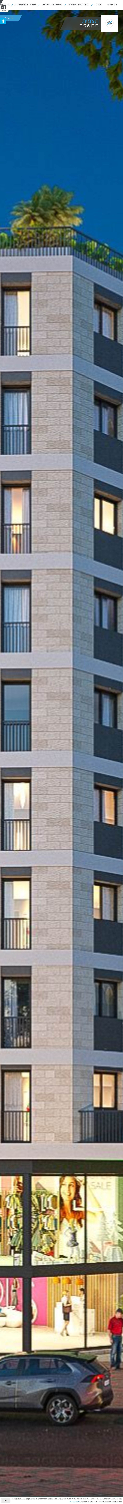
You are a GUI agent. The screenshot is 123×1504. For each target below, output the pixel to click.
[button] (3, 21)
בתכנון (9, 18)
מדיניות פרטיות (75, 1501)
